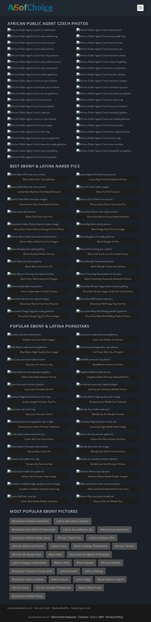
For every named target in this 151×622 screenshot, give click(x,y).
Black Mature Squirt (111, 579)
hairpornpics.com (80, 608)
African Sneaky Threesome (53, 587)
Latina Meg (83, 579)
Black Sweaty (84, 563)
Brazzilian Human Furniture (30, 521)
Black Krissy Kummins (114, 529)
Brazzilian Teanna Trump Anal (32, 571)
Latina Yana (58, 546)
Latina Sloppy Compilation (29, 563)
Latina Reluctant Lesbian (72, 521)
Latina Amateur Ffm (102, 538)
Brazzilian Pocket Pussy (27, 596)
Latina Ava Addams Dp (78, 529)
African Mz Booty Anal (26, 554)
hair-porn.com (42, 608)
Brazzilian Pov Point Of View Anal (33, 529)
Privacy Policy (114, 617)
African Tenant (124, 546)
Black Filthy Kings (89, 587)
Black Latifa (61, 563)
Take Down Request (63, 617)
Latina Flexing (94, 571)
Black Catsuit (59, 579)
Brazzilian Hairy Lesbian (28, 579)
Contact (83, 617)
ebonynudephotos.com (19, 608)
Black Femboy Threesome (90, 546)
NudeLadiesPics (60, 608)
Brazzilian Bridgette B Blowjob (89, 554)
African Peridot (111, 563)
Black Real (55, 554)
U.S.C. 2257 (97, 617)
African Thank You (69, 538)
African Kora (20, 587)
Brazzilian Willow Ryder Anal (31, 538)
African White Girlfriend (28, 546)
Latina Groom (68, 571)
